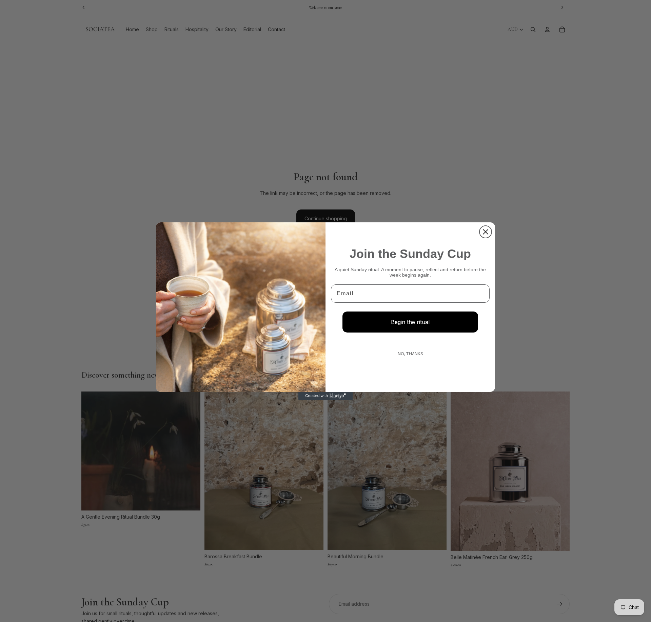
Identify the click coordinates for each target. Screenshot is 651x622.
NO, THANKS (410, 353)
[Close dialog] (485, 232)
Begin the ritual (410, 322)
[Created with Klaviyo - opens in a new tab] (325, 396)
